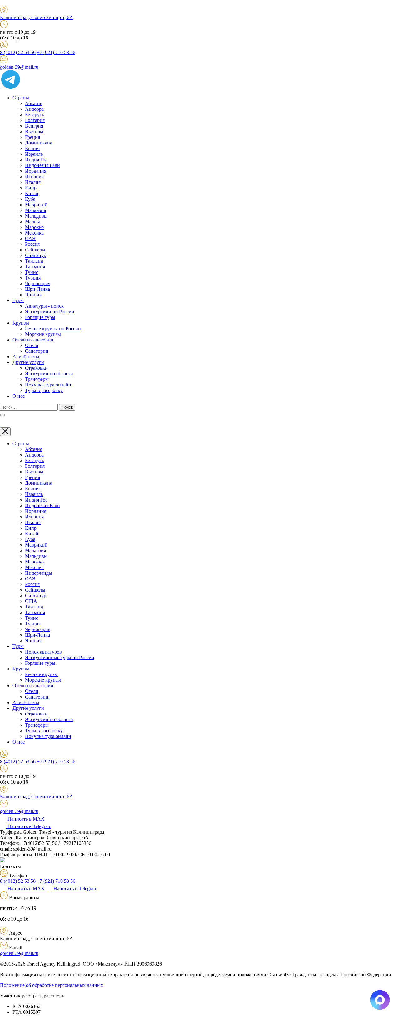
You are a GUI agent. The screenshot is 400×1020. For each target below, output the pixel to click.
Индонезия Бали (42, 165)
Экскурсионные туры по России (59, 657)
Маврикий (36, 204)
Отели (31, 345)
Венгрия (34, 126)
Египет (32, 148)
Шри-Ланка (37, 289)
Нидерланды (38, 573)
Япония (33, 294)
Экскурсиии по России (49, 311)
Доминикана (38, 142)
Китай (31, 193)
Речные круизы (41, 674)
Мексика (34, 232)
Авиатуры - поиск (44, 306)
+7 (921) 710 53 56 (56, 52)
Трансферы (37, 379)
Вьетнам (34, 131)
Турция (33, 277)
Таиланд (34, 261)
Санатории (36, 351)
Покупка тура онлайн (48, 384)
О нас (18, 396)
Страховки (36, 368)
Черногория (37, 283)
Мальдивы (36, 216)
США (31, 601)
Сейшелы (35, 249)
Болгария (35, 120)
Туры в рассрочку (44, 390)
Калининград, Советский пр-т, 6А (36, 17)
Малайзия (35, 210)
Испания (34, 176)
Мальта (32, 221)
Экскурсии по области (49, 373)
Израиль (34, 154)
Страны (20, 97)
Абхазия (33, 103)
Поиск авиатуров (43, 651)
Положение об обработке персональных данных (51, 985)
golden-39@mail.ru (19, 67)
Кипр (31, 187)
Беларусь (34, 114)
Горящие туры (40, 317)
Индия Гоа (36, 159)
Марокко (34, 227)
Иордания (35, 171)
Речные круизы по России (53, 328)
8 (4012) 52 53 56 (18, 52)
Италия (33, 182)
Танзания (35, 266)
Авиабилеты (25, 356)
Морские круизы (43, 334)
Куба (30, 199)
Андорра (34, 109)
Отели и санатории (32, 339)
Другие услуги (28, 362)
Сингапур (35, 255)
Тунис (31, 272)
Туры (18, 300)
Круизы (20, 323)
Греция (32, 137)
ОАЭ (30, 238)
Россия (32, 244)
